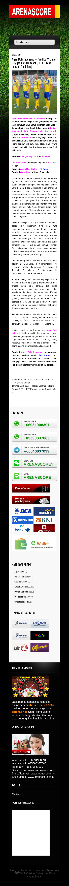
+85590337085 (37, 763)
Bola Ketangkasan (22, 577)
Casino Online (20, 582)
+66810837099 (34, 766)
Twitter (16, 794)
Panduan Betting (22, 592)
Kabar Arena (20, 587)
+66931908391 (37, 760)
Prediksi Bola (20, 597)
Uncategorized (21, 602)
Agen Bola (19, 572)
